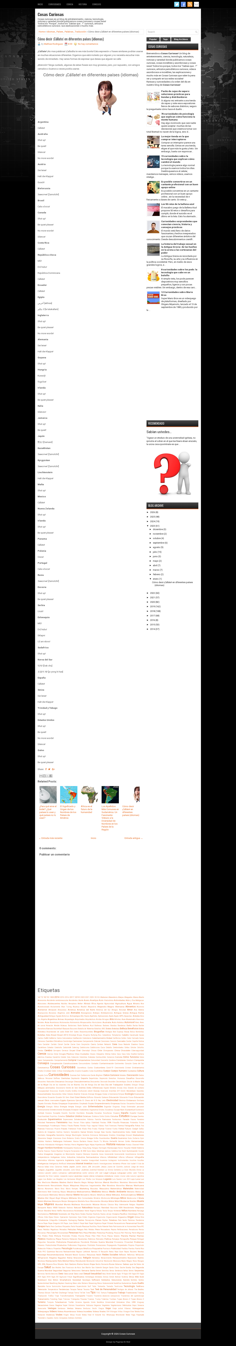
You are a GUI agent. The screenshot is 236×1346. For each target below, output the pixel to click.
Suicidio (41, 1286)
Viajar (108, 1308)
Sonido (126, 1280)
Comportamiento (60, 1060)
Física (141, 1122)
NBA (120, 1208)
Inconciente (109, 1154)
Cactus (40, 1038)
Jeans (84, 1167)
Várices (71, 1305)
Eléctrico (122, 1100)
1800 (52, 997)
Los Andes (47, 1179)
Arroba (99, 1019)
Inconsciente (119, 1154)
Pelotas (91, 1229)
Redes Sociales (110, 1254)
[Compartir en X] (47, 776)
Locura (133, 1176)
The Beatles (139, 1289)
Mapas (66, 1185)
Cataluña (58, 1047)
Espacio (116, 1113)
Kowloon (100, 1170)
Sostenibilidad (43, 1283)
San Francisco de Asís (71, 1267)
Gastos (108, 1132)
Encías (123, 1103)
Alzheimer (42, 1010)
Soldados (105, 1280)
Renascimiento (120, 1258)
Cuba (91, 1071)
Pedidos (46, 1229)
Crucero (78, 1071)
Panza (40, 1223)
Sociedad (76, 1280)
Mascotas (94, 1189)
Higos (86, 1145)
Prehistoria (61, 1242)
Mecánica (71, 1191)
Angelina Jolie (64, 1013)
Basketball (57, 1029)
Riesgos (141, 1261)
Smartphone (65, 1280)
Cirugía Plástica (66, 1054)
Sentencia (119, 1271)
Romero (86, 1264)
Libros (92, 1176)
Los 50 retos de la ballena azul (177, 204)
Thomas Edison (44, 1293)
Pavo (139, 1226)
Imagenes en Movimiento (64, 1154)
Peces (40, 1229)
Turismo (42, 1302)
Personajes (52, 1233)
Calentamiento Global (102, 1038)
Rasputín (104, 1252)
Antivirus (65, 1016)
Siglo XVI (136, 1274)
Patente (105, 1226)
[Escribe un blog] (44, 776)
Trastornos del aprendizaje (132, 1296)
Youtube (140, 1315)
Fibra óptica (85, 1122)
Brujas (79, 1035)
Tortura (104, 1293)
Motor (111, 1201)
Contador (94, 1063)
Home (42, 31)
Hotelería (140, 1148)
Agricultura (120, 1003)
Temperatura (53, 1289)
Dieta (89, 1088)
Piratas (74, 1236)
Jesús (103, 1166)
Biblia (141, 1028)
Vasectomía (80, 1305)
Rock (67, 1264)
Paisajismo (89, 1220)
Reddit (98, 1255)
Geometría (60, 1135)
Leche (84, 1173)
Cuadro (85, 1071)
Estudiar (114, 1116)
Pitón (99, 1236)
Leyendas (78, 1176)
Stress (99, 1283)
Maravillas (120, 1185)
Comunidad (95, 1060)
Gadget (135, 1129)
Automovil (129, 1022)
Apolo (111, 1016)
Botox (48, 1035)
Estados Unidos (74, 1116)
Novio (77, 1214)
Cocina (48, 1057)
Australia (106, 1022)
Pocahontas (82, 1239)
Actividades (119, 1000)
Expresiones (68, 1119)
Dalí (78, 1075)
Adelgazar (139, 1000)
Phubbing (109, 1233)
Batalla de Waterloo (86, 1029)
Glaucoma (42, 1138)
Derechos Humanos (117, 1078)
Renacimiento (106, 1258)
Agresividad (109, 1004)
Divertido (112, 1091)
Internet (79, 1163)
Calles (123, 1038)
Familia (98, 1119)
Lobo (128, 1176)
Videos (53, 1311)
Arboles (136, 1016)
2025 (92, 997)
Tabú (94, 1286)
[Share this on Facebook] (45, 769)
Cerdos (40, 1050)
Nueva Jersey (105, 1214)
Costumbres (99, 1067)
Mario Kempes (72, 1189)
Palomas (131, 1220)
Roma (80, 1264)
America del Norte (86, 1010)
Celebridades (118, 1047)
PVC (44, 1252)
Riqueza (49, 1264)
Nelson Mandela (44, 1211)
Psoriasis (107, 1248)
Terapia (73, 1289)
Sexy (104, 1274)
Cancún (113, 1041)
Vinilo (137, 1311)
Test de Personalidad (105, 1289)
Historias (120, 1144)
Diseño (61, 1091)
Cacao (141, 1035)
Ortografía (53, 1220)
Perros (141, 1229)
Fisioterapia (55, 1126)
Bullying (94, 1035)
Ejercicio (71, 1100)
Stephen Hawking (65, 1283)
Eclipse (121, 1094)
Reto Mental (63, 1261)
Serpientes (139, 1270)
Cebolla (109, 1047)
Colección (75, 1057)
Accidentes (73, 1000)
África (93, 1004)
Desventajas (121, 1082)
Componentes (48, 1060)
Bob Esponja (118, 1032)
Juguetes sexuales (62, 1170)
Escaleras (109, 1110)
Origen (130, 1217)
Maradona (111, 1185)
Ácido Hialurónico (106, 1000)
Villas (120, 1311)
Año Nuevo (85, 1016)
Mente (76, 1194)
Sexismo (54, 1274)
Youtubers (42, 1318)
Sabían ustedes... (159, 432)
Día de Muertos (73, 1085)
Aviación (49, 1025)
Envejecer (75, 1110)
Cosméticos (81, 1068)
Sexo (60, 1273)
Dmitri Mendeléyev (128, 1091)
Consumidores (84, 1063)
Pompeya (115, 1239)
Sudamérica (126, 1283)
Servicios (41, 1274)
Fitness (64, 1126)
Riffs (39, 1264)
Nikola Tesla (101, 1211)
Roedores (73, 1264)
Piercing (128, 1233)
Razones (133, 1252)
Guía (130, 1138)
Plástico (42, 1239)
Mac (39, 1182)
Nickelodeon (79, 1211)
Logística (140, 1176)
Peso (85, 1233)
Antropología (75, 1016)
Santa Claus (114, 1267)
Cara (40, 1044)
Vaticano (89, 1305)
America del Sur (103, 1010)
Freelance (72, 1129)
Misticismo (105, 1198)
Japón (72, 1166)
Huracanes (75, 1151)
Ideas (94, 1151)
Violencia (50, 1315)
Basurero (73, 1029)
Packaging (72, 1220)
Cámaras (41, 1041)
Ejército (79, 1100)
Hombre (49, 1147)
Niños (125, 1210)
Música (96, 1204)
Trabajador (112, 1292)
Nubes (83, 1214)
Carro (93, 1044)
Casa (114, 1044)
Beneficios (133, 1028)
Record (68, 1254)
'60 (39, 997)
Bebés (108, 1028)
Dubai (104, 1094)
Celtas (127, 1047)
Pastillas (93, 1226)
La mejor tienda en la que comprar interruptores (175, 138)
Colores (91, 1057)
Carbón (54, 1044)
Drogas (98, 1094)
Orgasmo (122, 1217)
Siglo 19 (120, 1274)
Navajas (96, 1208)
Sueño (141, 1283)
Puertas (131, 1248)
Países (59, 31)
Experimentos (55, 1119)
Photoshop (101, 1233)
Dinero (113, 1088)
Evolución (42, 1119)
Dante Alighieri (97, 1075)
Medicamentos (84, 1191)
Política (107, 1239)
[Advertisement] (91, 962)
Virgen (66, 1315)
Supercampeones (68, 1286)
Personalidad (62, 1233)
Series (131, 1271)
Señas (125, 1271)
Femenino (50, 1122)
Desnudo (103, 1082)
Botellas (41, 1035)
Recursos (91, 1254)
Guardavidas (104, 1138)
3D (96, 997)
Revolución (80, 1261)
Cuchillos (98, 1071)
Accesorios (42, 1000)
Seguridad (57, 1270)
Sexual (86, 1273)
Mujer (40, 1204)
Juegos (41, 1170)
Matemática (116, 1188)
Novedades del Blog (66, 1214)
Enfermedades (95, 1106)
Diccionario (60, 1088)
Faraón (126, 1119)
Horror (120, 1148)
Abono (135, 997)
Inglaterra (69, 1160)
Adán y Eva (130, 1000)
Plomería (65, 1239)
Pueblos (124, 1248)
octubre (157, 538)
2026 (152, 512)
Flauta (70, 1126)
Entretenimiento (56, 1110)
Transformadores (67, 1296)
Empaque (63, 1103)
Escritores (81, 1113)
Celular (133, 1047)
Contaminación (106, 1063)
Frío (89, 1128)
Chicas (94, 1050)
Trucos (83, 1299)
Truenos (90, 1299)
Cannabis (121, 1041)
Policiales (100, 1239)
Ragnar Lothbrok (83, 1252)
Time (88, 1293)
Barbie (141, 1025)
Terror (79, 1289)
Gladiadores (138, 1135)
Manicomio (133, 1182)
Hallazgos (57, 1141)
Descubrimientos (82, 1081)
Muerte (140, 1201)
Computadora (83, 1060)
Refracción (140, 1255)
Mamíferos (114, 1182)
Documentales (44, 1094)
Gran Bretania (68, 1138)
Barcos (49, 1028)
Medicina (96, 1191)
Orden (84, 1217)
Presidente (85, 1242)
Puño (40, 1252)
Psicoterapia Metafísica (82, 1248)
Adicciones (42, 1004)
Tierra (76, 1293)
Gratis (77, 1138)
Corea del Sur (138, 1063)
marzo (156, 570)
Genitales (41, 1135)
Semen (98, 1271)
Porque (133, 1239)
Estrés (107, 1116)
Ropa (92, 1264)
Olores (56, 1217)
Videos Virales (99, 1311)
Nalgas (132, 1204)
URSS (134, 1302)
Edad (72, 1097)
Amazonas (62, 1010)
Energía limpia (67, 1106)
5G (98, 997)
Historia (83, 4)
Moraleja (104, 1201)
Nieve (87, 1211)
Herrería (41, 1145)
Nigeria (93, 1211)
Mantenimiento (44, 1185)
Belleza (123, 1028)
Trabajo (121, 1292)
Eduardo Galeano (101, 1097)
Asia (47, 1022)
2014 (56, 997)
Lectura (91, 1173)
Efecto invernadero (52, 1100)
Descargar (69, 1082)
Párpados (66, 1226)
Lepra (70, 1176)
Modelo (40, 1201)
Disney (96, 1091)
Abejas (121, 997)
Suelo (134, 1283)
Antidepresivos (107, 1013)
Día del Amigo (87, 1085)
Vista (84, 1315)
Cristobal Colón (50, 1071)
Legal (105, 1173)
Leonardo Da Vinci (45, 1176)
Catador (50, 1047)
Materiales (128, 1188)
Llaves (116, 1176)
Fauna (133, 1119)
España (124, 1113)
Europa (133, 1116)
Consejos (96, 4)
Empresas (115, 1103)
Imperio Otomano (83, 1154)
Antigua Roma (137, 1013)
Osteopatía (62, 1220)
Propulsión (139, 1245)
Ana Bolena (139, 1010)
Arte (112, 1019)
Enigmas (116, 1107)
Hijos (92, 1144)
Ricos (135, 1261)
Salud (47, 1267)
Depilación (75, 1078)
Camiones (77, 1041)
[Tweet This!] (49, 769)
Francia (41, 1128)
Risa (55, 1264)
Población (73, 1239)
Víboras (127, 1308)
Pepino (113, 1229)
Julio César (75, 1170)
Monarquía (56, 1201)
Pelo (85, 1229)
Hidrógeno (59, 1145)
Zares (56, 1318)
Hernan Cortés (124, 1141)
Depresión (104, 1078)
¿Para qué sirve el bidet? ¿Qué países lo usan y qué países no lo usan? (47, 812)
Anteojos (96, 1013)
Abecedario (112, 997)
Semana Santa (88, 1270)
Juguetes (49, 1170)
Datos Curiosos (111, 1075)
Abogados (128, 997)
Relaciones (77, 1258)
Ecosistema (42, 1097)
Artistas (117, 1019)
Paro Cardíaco (56, 1226)
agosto (156, 547)
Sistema (125, 1277)
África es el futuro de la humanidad (86, 809)
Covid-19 (109, 1068)
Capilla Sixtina (138, 1041)
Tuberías (105, 1299)
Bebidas (115, 1028)
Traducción (80, 31)
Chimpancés (108, 1050)
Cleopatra (100, 1054)
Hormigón (103, 1148)
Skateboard (42, 1280)
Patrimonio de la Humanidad (124, 1226)
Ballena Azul (88, 1025)
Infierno (122, 1157)
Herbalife (113, 1141)
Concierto (104, 1060)
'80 (45, 997)
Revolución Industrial (94, 1261)
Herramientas (137, 1141)
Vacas (51, 1305)
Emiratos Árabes (51, 1103)
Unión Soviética (97, 1302)
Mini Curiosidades (85, 1198)
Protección (42, 1248)
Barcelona (42, 1029)
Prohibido (91, 1245)
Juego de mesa (137, 1167)
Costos (90, 1068)
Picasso (117, 1233)
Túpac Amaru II (137, 1299)
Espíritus (53, 1116)
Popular (153, 39)
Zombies (78, 1318)
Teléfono (140, 1286)
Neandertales (128, 1208)
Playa (58, 1239)
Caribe (66, 1044)
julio (155, 552)
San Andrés (56, 1267)
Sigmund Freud (65, 1277)
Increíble (140, 1154)
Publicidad (116, 1248)
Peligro (80, 1229)
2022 (152, 593)
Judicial (127, 1167)
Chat (78, 1050)
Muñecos (76, 1204)
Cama (141, 1038)
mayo (155, 561)
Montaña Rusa (83, 1201)
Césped (72, 1050)
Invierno (116, 1163)
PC (142, 1226)
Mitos (123, 1198)
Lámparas (62, 1173)
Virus (72, 1315)
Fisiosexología (43, 1126)
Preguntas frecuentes (46, 1242)
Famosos (106, 1119)
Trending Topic (56, 1299)
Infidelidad (112, 1157)
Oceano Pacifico (119, 1214)
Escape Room (119, 1110)
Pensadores (105, 1229)
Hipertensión (100, 1145)
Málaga (91, 1182)
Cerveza (65, 1050)
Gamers (66, 1132)
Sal (135, 1264)
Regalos (53, 1258)
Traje (57, 1296)
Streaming (93, 1283)
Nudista (96, 1214)
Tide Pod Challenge (59, 1293)
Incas (101, 1154)
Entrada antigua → (134, 838)
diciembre (158, 529)
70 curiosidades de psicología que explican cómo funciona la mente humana (178, 117)
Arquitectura (90, 1019)
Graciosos (57, 1138)
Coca (119, 1054)
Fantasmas (116, 1119)
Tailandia (101, 1286)
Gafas (141, 1129)
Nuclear (89, 1214)
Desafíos (130, 1078)
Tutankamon (61, 1302)
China (117, 1050)
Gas (103, 1132)
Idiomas (51, 31)
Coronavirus (43, 1067)
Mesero (93, 1195)
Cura (46, 1075)
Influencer (130, 1157)
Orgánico (91, 1217)
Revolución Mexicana (112, 1261)
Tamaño (109, 1286)
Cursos (73, 1075)
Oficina (141, 1214)
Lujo (133, 1179)
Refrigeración (43, 1258)
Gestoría (85, 1135)
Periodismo (133, 1229)
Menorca (62, 1195)
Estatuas (87, 1116)
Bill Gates (74, 1032)
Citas (77, 1054)
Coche (134, 1054)
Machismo (46, 1182)
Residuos (41, 1261)
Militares (73, 1198)
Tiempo (70, 1293)
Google (49, 1138)
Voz (103, 1315)
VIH (108, 1311)
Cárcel (60, 1044)
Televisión (42, 1289)
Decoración (132, 1075)
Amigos (115, 1010)
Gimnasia (94, 1135)
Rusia (111, 1264)
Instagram (112, 1160)
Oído (46, 1217)
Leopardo (64, 1176)
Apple (116, 1016)
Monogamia (72, 1201)
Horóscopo (112, 1148)
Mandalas (124, 1182)
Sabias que (128, 1264)
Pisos (87, 1236)
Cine (56, 1054)
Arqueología (69, 1019)
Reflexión (122, 1255)
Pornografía (124, 1239)
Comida (118, 1057)
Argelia (44, 1019)
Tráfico (51, 1296)
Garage (97, 1132)
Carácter (46, 1044)
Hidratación (50, 1145)
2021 (87, 997)
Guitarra (136, 1138)
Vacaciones (43, 1305)
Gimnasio (103, 1135)
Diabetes (127, 1085)
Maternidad (139, 1189)
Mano (141, 1182)
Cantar (129, 1041)
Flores (76, 1125)
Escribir (72, 1113)
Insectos (84, 1160)
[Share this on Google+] (53, 769)
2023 (152, 526)
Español (133, 1113)
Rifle (43, 1264)
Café (46, 1038)
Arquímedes (80, 1019)
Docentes (140, 1091)
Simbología (89, 1277)
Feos (70, 1122)
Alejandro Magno (105, 1006)
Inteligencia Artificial (57, 1164)
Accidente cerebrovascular (57, 1000)
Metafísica (101, 1195)
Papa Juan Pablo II (71, 1223)
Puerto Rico (139, 1248)
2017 (71, 997)
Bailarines (72, 1025)
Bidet (67, 1032)
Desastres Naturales (46, 1082)
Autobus (120, 1022)
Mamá (106, 1182)
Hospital (127, 1148)
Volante (98, 1315)
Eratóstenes (84, 1110)
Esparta (141, 1113)
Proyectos (57, 1248)
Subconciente (108, 1283)
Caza (103, 1047)
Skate (142, 1277)
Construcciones (70, 1063)
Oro (142, 1217)
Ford (106, 1126)
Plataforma (50, 1239)
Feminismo (62, 1122)
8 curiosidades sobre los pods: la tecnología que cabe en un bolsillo (179, 272)
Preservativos (73, 1242)
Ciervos (50, 1054)
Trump (98, 1299)
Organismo (100, 1217)
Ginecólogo (120, 1135)
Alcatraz (76, 1007)
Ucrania (78, 1302)
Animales (75, 1012)
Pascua (85, 1226)
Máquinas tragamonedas (90, 1185)
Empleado (83, 1103)
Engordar (107, 1107)
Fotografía (129, 1125)
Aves (137, 1022)
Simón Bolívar (115, 1277)
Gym (142, 1138)
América (72, 1010)
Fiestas (103, 1122)
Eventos (141, 1116)
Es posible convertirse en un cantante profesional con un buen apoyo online (179, 184)
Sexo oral (78, 1273)
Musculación (86, 1204)
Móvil (117, 1201)
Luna (137, 1179)
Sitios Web (134, 1277)
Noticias (53, 1214)
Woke (128, 1315)
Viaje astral (117, 1308)
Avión (57, 1025)
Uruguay (140, 1302)
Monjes (64, 1201)
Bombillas (140, 1032)
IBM (84, 1151)
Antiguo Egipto (55, 1016)
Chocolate (125, 1050)
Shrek (108, 1274)
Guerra (114, 1138)
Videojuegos (43, 1311)
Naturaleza (87, 1207)
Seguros (67, 1270)
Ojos (51, 1217)
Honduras (77, 1148)
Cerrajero (57, 1050)
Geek (133, 1132)
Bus (99, 1035)
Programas (82, 1245)
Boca (126, 1031)
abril (155, 565)
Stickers (85, 1283)
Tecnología (129, 1286)
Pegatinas (54, 1229)
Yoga (133, 1315)
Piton (94, 1236)
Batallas (97, 1029)
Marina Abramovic (45, 1189)
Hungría (67, 1151)
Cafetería (52, 1038)
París (47, 1226)
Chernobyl (86, 1050)
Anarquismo (43, 1013)
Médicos (105, 1192)
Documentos (57, 1094)
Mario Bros (59, 1189)
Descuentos (95, 1082)
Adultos (64, 1004)
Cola (68, 1057)
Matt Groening (54, 1192)
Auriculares (97, 1022)
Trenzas (66, 1299)
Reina (69, 1258)
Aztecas (63, 1025)
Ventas (70, 1308)
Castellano (42, 1047)
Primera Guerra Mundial (101, 1242)
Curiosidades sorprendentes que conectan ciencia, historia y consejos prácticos (179, 224)
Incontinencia (130, 1154)
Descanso (59, 1081)
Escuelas (98, 1113)
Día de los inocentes (58, 1085)
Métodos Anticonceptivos (124, 1195)
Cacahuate (134, 1035)
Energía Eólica (52, 1107)
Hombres (58, 1147)
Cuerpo (106, 1070)
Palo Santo (122, 1220)
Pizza (104, 1236)
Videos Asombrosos (66, 1311)
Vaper (65, 1305)
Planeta (124, 1236)
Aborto (141, 997)
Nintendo (117, 1211)
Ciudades (84, 1054)
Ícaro (89, 1151)
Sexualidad (96, 1273)
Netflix (59, 1211)
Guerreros (122, 1138)
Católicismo (95, 1047)
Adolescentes (54, 1003)
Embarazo (131, 1100)
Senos (112, 1271)
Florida (83, 1126)
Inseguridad (94, 1160)
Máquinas (74, 1185)
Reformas (131, 1255)
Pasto (99, 1226)
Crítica (59, 1071)
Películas (72, 1229)
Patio (111, 1226)
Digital (106, 1088)
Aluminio (140, 1007)
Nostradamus (43, 1214)
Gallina (59, 1132)
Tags (165, 39)
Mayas (63, 1192)
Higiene (80, 1144)
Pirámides (66, 1236)
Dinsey (119, 1088)
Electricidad (112, 1100)
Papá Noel (84, 1223)
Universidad (110, 1302)
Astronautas (65, 1022)
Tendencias (64, 1289)
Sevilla (48, 1274)
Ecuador (59, 1097)
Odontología (133, 1214)
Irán (128, 1164)
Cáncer (97, 1041)
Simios (105, 1277)
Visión (78, 1315)
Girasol (129, 1135)
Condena (112, 1060)
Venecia (141, 1305)
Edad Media (80, 1097)
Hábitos (41, 1141)
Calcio (59, 1038)
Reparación (132, 1258)
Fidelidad (95, 1122)
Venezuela (42, 1308)
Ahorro (136, 1003)
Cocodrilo (56, 1057)
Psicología (67, 1248)
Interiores (71, 1163)
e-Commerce (113, 1094)
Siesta (113, 1274)
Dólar (64, 1094)
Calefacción (77, 1038)
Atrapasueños (86, 1022)
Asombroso (54, 1022)
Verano (78, 1308)
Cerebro (48, 1050)
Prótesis (49, 1248)
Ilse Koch (122, 1151)
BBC (103, 1029)
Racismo (59, 1252)
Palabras (69, 31)
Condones (121, 1060)
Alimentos (130, 1006)
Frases (64, 1128)
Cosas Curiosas (51, 14)
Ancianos (52, 1013)
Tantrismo (118, 1286)
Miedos (41, 1198)
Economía (139, 1094)
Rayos (126, 1252)
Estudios (124, 1116)
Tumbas (112, 1299)
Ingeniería (60, 1160)
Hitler (141, 1145)
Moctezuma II (132, 1198)
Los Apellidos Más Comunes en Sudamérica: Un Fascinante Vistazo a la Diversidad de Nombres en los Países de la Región (110, 818)
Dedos (141, 1075)
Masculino (104, 1188)
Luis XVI (126, 1179)
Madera (54, 1182)
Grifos (95, 1138)
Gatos (128, 1132)
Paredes (140, 1223)
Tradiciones (131, 1292)
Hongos (95, 1148)
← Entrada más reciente (50, 838)
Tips (93, 1292)
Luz (142, 1179)
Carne (72, 1044)
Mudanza (124, 1201)
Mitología (115, 1198)
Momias (47, 1201)
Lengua (112, 1173)
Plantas (140, 1236)
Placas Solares (113, 1236)
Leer (101, 1173)
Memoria (53, 1195)
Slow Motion (53, 1280)
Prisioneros (118, 1242)
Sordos (141, 1280)
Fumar (101, 1128)
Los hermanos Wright (72, 1179)
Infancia (103, 1157)
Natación (62, 1208)
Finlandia (134, 1122)
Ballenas (98, 1025)
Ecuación (51, 1097)
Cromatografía (68, 1071)
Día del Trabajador (114, 1084)
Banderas (122, 1025)
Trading (140, 1293)
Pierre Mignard (138, 1233)
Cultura (140, 1070)
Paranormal (131, 1223)
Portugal (140, 1239)
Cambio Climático (54, 1041)
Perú (81, 1233)
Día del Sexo (99, 1085)
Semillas (105, 1271)
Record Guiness (79, 1255)
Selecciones (76, 1271)
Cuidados (132, 1071)
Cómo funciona (131, 1057)
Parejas (41, 1226)
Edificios (90, 1097)
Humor (59, 1151)
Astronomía (74, 1022)
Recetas (141, 1252)
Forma (121, 1125)
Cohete (63, 1057)
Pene (97, 1229)
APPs (121, 1016)
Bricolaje (72, 1035)
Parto (73, 1226)
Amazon (52, 1010)
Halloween (67, 1141)
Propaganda (112, 1245)
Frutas (94, 1129)
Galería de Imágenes (46, 1132)
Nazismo (114, 1208)
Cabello (125, 1035)
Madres (62, 1182)
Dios (125, 1088)
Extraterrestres (80, 1119)
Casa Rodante (124, 1044)
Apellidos (93, 1016)
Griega (90, 1138)
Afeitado (87, 1004)
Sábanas (118, 1264)
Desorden (112, 1082)
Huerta (40, 1151)
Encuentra (131, 1103)
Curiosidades (54, 4)
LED (96, 1173)
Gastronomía (118, 1132)
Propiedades (122, 1245)
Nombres (132, 1210)
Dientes (82, 1088)
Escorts (65, 1113)
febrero (156, 574)
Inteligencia (43, 1163)
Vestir (94, 1308)
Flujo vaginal (92, 1126)
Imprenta (94, 1154)
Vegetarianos (116, 1305)
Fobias (101, 1126)
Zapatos (49, 1318)
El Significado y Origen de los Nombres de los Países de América (68, 812)
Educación (114, 1097)
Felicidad (41, 1122)
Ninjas (110, 1211)
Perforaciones (122, 1229)
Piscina (81, 1236)
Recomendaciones (55, 1254)
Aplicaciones (103, 1016)
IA (81, 1151)
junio (155, 556)
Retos (72, 1261)
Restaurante (51, 1261)
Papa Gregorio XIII (55, 1223)
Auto (114, 1022)
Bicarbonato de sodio (55, 1032)
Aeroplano (72, 1004)
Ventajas (52, 1308)
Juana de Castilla (114, 1167)
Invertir (96, 1164)
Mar (104, 1185)
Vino (142, 1311)
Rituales (61, 1264)
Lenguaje (121, 1173)
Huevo (53, 1151)
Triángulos (75, 1299)
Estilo (102, 1116)
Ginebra (112, 1135)
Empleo (91, 1103)
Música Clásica (107, 1204)
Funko (114, 1129)
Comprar (72, 1060)
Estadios (61, 1116)
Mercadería (84, 1195)
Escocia (48, 1113)
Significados (78, 1277)
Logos (40, 1179)
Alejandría (92, 1007)
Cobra (113, 1054)
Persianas (42, 1233)
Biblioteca (42, 1032)
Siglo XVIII (46, 1277)
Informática (42, 1160)
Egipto (63, 1100)
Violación (41, 1315)
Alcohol (84, 1007)
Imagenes (48, 1154)
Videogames (138, 1308)
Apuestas (128, 1016)
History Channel (132, 1145)
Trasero (89, 1296)
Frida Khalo (82, 1129)
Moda (141, 1198)
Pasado (78, 1226)
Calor (129, 1038)
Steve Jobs (77, 1283)
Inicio (40, 4)
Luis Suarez (117, 1179)
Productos (62, 1245)
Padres (81, 1220)
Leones (56, 1176)
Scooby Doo (130, 1267)
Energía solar (81, 1107)
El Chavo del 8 (88, 1100)
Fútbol (121, 1128)
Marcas (129, 1185)
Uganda (86, 1302)
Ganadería (75, 1132)
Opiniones (73, 1217)
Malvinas (98, 1182)
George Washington (73, 1135)
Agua (129, 1003)
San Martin (86, 1267)
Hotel (133, 1148)
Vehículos (126, 1305)
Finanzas (124, 1122)
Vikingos (113, 1311)
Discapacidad (43, 1091)
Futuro (128, 1128)
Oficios (40, 1217)
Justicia (85, 1170)
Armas (61, 1019)
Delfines (57, 1078)
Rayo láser (119, 1252)
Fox (142, 1126)
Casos (141, 1044)
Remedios (96, 1258)
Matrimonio (42, 1192)
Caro (78, 1044)
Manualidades (56, 1185)
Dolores (70, 1094)
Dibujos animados (46, 1088)
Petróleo (92, 1233)
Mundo (67, 1204)
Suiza (48, 1286)
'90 (48, 997)
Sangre (105, 1267)
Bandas (113, 1025)
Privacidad (128, 1242)
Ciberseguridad (137, 1050)
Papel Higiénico (95, 1223)
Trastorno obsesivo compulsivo (107, 1296)
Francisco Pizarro (52, 1129)
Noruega (140, 1211)
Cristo (40, 1071)
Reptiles (141, 1258)
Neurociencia (68, 1211)
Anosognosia (86, 1013)
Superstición (82, 1286)
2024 (152, 521)
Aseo (124, 1019)
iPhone (123, 1164)
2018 (77, 997)
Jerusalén (96, 1167)
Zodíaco (71, 1318)
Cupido (40, 1075)
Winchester (120, 1315)
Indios (63, 1157)
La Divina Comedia (113, 1170)
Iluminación (132, 1151)
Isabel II (134, 1164)
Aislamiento (55, 1007)
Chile (99, 1050)
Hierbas (67, 1145)
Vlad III (91, 1315)
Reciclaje (42, 1254)
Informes (51, 1160)
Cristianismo (138, 1067)
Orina (137, 1217)
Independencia (43, 1157)
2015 (62, 997)
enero (156, 579)
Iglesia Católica (111, 1151)
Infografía (139, 1157)
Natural (77, 1207)
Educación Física (127, 1097)
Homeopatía (68, 1148)
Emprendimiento (102, 1103)
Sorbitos (134, 1280)
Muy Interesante (121, 1204)
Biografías (99, 1031)
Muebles (133, 1201)
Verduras (87, 1308)
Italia (65, 1166)
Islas (47, 1166)
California (117, 1038)
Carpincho (85, 1044)
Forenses (113, 1126)
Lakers (55, 1173)
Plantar (132, 1236)
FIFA (109, 1122)
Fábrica (90, 1119)
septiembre (158, 542)
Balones (106, 1025)
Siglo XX (55, 1277)
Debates (123, 1075)
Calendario (86, 1038)
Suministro (56, 1286)
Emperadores (73, 1103)
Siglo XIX (127, 1274)
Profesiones (72, 1245)
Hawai (90, 1141)
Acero (86, 1000)
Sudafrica (117, 1283)
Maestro (77, 1182)
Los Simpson (97, 1179)
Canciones (105, 1041)
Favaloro (140, 1119)
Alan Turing (66, 1007)
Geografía (50, 1135)
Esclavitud (130, 1109)
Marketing (84, 1188)
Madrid (70, 1182)
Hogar (41, 1147)
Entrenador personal (135, 1107)
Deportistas (93, 1078)
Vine (132, 1311)
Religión (87, 1257)
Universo (120, 1302)
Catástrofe (67, 1047)
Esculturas (107, 1113)
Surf (89, 1286)
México (140, 1194)
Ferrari (76, 1122)
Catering (75, 1047)
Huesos (47, 1151)
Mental (69, 1195)
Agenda (100, 1004)
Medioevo (130, 1192)
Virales (59, 1314)
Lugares (107, 1179)
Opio (80, 1217)
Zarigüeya (63, 1318)
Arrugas (105, 1019)
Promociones (101, 1245)
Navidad (105, 1207)
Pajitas (105, 1220)
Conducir (130, 1060)
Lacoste (48, 1173)
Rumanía (104, 1264)
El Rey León (101, 1100)
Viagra (101, 1308)
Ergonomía (93, 1110)
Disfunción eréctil (85, 1091)
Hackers (48, 1141)
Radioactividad (69, 1252)
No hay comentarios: (88, 44)
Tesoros (86, 1289)
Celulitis (140, 1047)
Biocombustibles (86, 1032)
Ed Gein (66, 1097)
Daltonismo (85, 1075)
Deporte (84, 1078)
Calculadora (67, 1038)
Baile (80, 1025)
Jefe (89, 1167)
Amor (130, 1009)
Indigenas (55, 1157)
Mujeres (49, 1204)
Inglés (77, 1160)
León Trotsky (138, 1173)
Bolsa (132, 1032)
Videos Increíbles (84, 1311)
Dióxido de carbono (136, 1088)
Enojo (123, 1107)
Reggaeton (62, 1258)
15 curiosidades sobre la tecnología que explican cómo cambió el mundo (177, 159)
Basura (66, 1028)
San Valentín (97, 1267)
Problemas (139, 1242)
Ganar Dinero (87, 1132)
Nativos (70, 1208)
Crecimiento (119, 1068)
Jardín (78, 1167)
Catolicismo (84, 1047)
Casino (134, 1044)
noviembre (158, 533)
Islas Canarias (56, 1167)
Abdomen (104, 997)
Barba (135, 1025)
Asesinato (131, 1019)
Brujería (86, 1035)
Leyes (85, 1176)
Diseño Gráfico (71, 1091)
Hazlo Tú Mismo (101, 1141)
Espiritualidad (43, 1116)
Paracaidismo (119, 1223)
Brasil (53, 1035)
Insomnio (103, 1160)
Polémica (91, 1239)
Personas (73, 1232)
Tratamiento (43, 1299)
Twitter (71, 1302)
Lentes (129, 1173)
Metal (108, 1195)
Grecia (83, 1138)
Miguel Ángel (54, 1198)
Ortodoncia (43, 1220)
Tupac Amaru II (123, 1299)
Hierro (73, 1145)
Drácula (84, 1094)
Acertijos (94, 1000)
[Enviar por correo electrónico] (41, 776)
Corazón (128, 1063)
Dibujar (135, 1085)
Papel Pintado (107, 1223)
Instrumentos (123, 1160)
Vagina (58, 1305)
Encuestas (139, 1103)
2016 (67, 997)
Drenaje (91, 1094)
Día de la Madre (133, 1082)
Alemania (119, 1006)
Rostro (98, 1264)
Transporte (80, 1296)
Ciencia (70, 4)
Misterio (97, 1198)
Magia (84, 1182)
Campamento (88, 1041)
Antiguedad (43, 1016)
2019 (152, 606)
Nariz (49, 1207)
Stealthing (54, 1283)
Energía (41, 1106)
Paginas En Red (123, 1342)
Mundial (59, 1204)
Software (96, 1280)
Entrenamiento (43, 1110)
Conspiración (56, 1063)
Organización (111, 1217)
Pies (39, 1236)
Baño (129, 1025)
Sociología (86, 1280)
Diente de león (72, 1088)
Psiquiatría (97, 1248)
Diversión (104, 1091)
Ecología (129, 1094)
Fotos (137, 1125)
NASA (55, 1208)
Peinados (63, 1229)
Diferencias (97, 1088)
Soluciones (116, 1280)
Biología (108, 1032)
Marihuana (139, 1185)
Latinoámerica (74, 1173)
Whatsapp (110, 1315)
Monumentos (95, 1201)
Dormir (77, 1094)
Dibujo (141, 1085)
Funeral (108, 1129)
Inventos (88, 1163)
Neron (54, 1211)
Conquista (139, 1060)
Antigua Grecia (121, 1013)
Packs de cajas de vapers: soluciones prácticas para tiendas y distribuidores (175, 94)
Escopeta (56, 1113)
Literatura (108, 1176)
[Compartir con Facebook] (51, 776)
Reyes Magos (126, 1261)
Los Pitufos (86, 1179)
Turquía (50, 1302)
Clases (93, 1054)
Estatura (95, 1116)
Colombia (83, 1057)
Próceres (41, 1245)
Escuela (89, 1113)
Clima (107, 1054)
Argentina (52, 1019)
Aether (80, 1004)
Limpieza (99, 1176)
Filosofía (115, 1122)
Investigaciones (106, 1164)
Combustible (101, 1057)
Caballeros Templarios (111, 1035)
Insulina (133, 1160)
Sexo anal (68, 1273)
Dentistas (65, 1078)
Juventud (93, 1170)
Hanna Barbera (79, 1141)
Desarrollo (140, 1078)
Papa (45, 1223)
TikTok (82, 1293)
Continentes (119, 1063)
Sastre (122, 1267)
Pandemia (140, 1220)
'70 (42, 997)
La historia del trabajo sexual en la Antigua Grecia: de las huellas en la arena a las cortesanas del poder (179, 248)
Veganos (97, 1305)
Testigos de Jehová (125, 1289)
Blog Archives (181, 39)
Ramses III (95, 1252)
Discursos (54, 1091)
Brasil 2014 (62, 1035)
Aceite (80, 1000)
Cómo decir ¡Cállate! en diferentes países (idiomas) (71, 39)
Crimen (128, 1068)
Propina (131, 1245)
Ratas (111, 1252)
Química (51, 1251)
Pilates (45, 1236)
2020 (82, 997)
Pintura (57, 1236)
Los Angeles (58, 1179)
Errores (102, 1110)
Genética (140, 1132)
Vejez (134, 1305)
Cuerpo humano (119, 1070)
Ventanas (61, 1308)
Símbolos (98, 1277)
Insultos (140, 1160)
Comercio (110, 1057)
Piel (122, 1233)
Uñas (128, 1302)
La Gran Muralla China (131, 1170)
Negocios (139, 1207)
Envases (67, 1109)
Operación (64, 1217)
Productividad (50, 1245)
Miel (47, 1198)
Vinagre (126, 1311)
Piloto (51, 1236)
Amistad (122, 1010)
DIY (118, 1091)
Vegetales (106, 1305)
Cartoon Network (104, 1044)
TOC (98, 1293)
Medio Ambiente (117, 1191)
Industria (71, 1157)
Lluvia (122, 1176)
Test (92, 1289)
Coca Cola (126, 1054)
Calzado (135, 1038)
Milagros (64, 1198)
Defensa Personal (45, 1078)
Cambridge (67, 1041)
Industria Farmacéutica (88, 1157)
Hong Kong (86, 1148)
